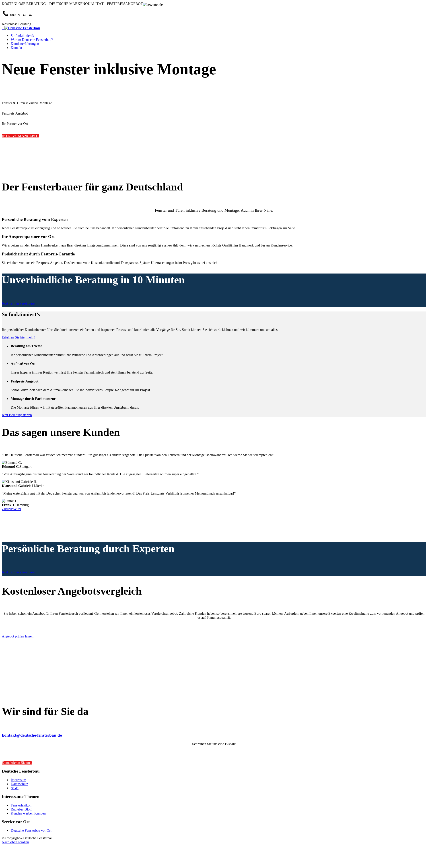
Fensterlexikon (21, 805)
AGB (15, 788)
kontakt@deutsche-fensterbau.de (32, 735)
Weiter (16, 509)
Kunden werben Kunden (28, 813)
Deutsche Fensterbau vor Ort (31, 830)
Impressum (18, 780)
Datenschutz (19, 784)
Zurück (7, 509)
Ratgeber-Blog (21, 809)
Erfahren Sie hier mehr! (18, 337)
